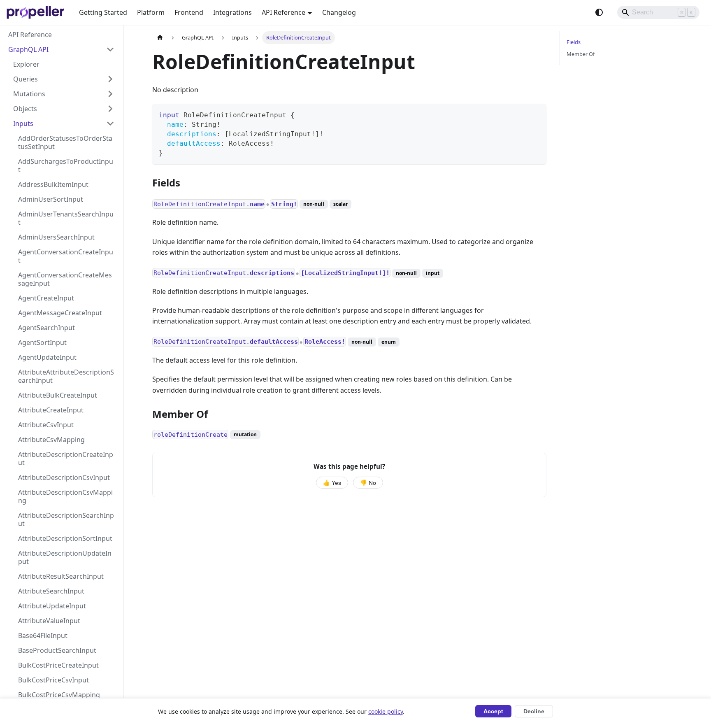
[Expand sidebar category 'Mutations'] (110, 93)
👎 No (368, 483)
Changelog (339, 12)
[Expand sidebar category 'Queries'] (110, 79)
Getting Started (103, 12)
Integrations (232, 12)
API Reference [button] (283, 12)
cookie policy (385, 711)
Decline (533, 711)
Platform (151, 12)
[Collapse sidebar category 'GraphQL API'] (110, 49)
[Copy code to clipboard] (536, 114)
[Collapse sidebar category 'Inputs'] (110, 123)
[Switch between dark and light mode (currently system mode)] (599, 12)
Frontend (188, 12)
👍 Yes (332, 483)
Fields (574, 42)
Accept (493, 711)
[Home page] (160, 37)
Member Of (581, 54)
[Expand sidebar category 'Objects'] (110, 108)
